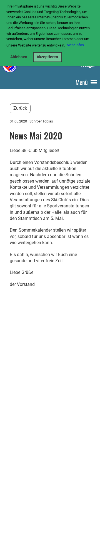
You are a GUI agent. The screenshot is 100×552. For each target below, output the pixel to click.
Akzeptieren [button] (47, 57)
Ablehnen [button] (18, 57)
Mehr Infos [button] (75, 45)
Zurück (20, 108)
